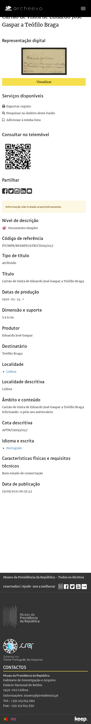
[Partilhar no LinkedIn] (24, 191)
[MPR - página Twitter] (73, 585)
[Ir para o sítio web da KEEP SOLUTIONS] (81, 719)
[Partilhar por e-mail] (29, 191)
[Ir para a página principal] (21, 8)
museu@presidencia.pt (41, 695)
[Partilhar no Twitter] (11, 191)
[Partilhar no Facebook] (5, 191)
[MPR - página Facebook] (67, 585)
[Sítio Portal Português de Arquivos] (23, 650)
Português (14, 448)
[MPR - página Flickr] (85, 585)
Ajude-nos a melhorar (38, 586)
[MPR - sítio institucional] (61, 586)
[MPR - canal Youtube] (79, 585)
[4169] (44, 62)
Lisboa (11, 371)
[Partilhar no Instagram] (17, 191)
